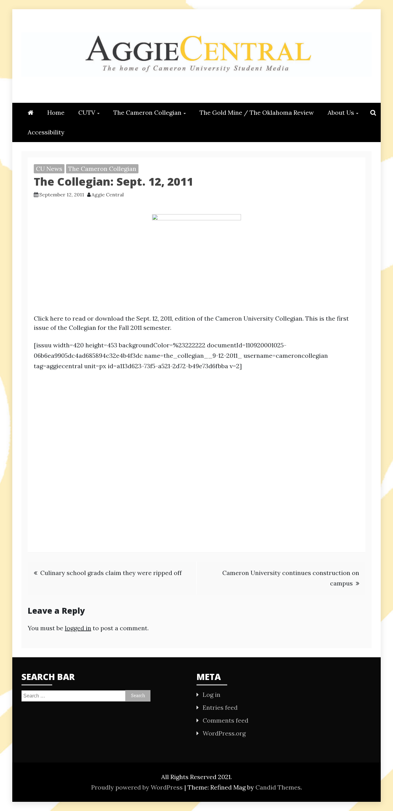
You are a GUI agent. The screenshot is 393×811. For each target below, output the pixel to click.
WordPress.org (224, 733)
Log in (211, 694)
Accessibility (46, 132)
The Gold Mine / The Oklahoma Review (257, 112)
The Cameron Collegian (147, 112)
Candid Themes (278, 787)
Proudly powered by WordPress (137, 787)
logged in (78, 628)
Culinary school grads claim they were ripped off (111, 573)
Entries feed (220, 707)
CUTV (86, 112)
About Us (341, 112)
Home (55, 112)
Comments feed (225, 720)
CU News (49, 168)
